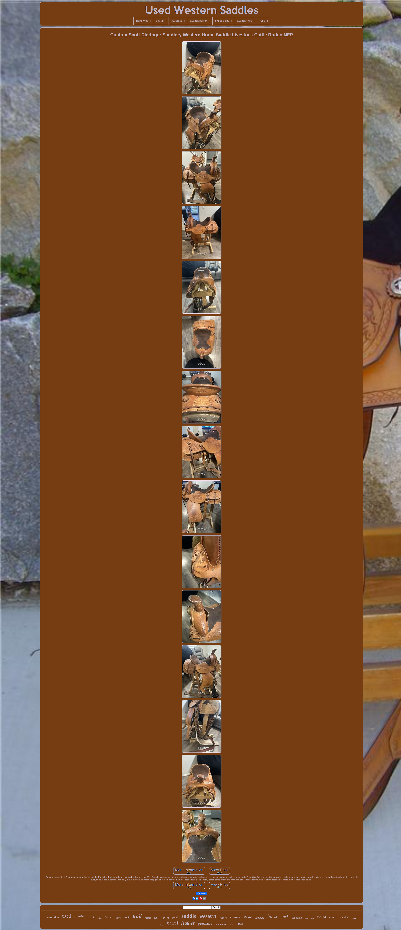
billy (155, 918)
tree (306, 918)
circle (79, 916)
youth (175, 917)
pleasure (205, 923)
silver (118, 918)
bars (312, 918)
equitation (297, 917)
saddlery (259, 917)
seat (240, 924)
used (66, 915)
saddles (344, 917)
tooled (321, 917)
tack (285, 916)
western (208, 916)
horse (272, 916)
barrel (172, 923)
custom (223, 918)
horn (162, 925)
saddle (188, 916)
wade (100, 918)
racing (148, 918)
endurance (221, 924)
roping (165, 917)
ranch (333, 917)
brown (109, 917)
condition (53, 917)
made (354, 918)
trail (137, 916)
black (91, 917)
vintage (235, 917)
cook (231, 924)
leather (188, 923)
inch (127, 917)
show (247, 917)
